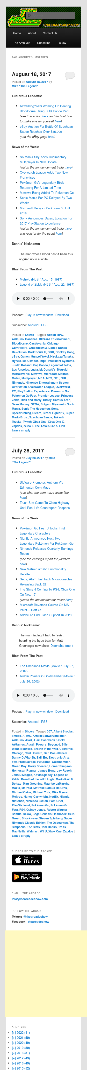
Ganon (25, 356)
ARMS (26, 735)
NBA (41, 378)
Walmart (32, 831)
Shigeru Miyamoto (53, 404)
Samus (17, 814)
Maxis (16, 788)
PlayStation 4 (21, 805)
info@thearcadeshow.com (30, 899)
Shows (29, 334)
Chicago (52, 343)
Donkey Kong (65, 352)
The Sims (33, 827)
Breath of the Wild (46, 748)
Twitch (27, 421)
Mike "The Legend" (25, 86)
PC (14, 391)
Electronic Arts (59, 757)
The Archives (21, 43)
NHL (64, 378)
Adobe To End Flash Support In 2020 (46, 614)
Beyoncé (54, 744)
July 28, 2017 (28, 450)
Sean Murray (20, 404)
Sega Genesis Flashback (50, 814)
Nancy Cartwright (36, 796)
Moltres (63, 374)
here (45, 116)
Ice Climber (30, 361)
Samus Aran (61, 400)
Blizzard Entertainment (54, 339)
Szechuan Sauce (40, 417)
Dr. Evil (37, 757)
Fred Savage (27, 762)
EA (45, 757)
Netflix (53, 796)
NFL (56, 378)
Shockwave (30, 818)
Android (33, 325)
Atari (28, 740)
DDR (51, 352)
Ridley (47, 400)
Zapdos (17, 426)
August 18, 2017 (31, 73)
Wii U (43, 831)
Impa (43, 361)
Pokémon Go (60, 391)
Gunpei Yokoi (40, 356)
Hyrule (16, 361)
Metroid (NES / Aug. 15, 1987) (41, 279)
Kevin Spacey (43, 775)
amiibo (16, 735)
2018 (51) (21, 1052)
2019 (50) (21, 1047)
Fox (14, 762)
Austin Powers (36, 744)
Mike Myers (60, 792)
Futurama (44, 762)
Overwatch (19, 387)
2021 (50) (21, 1037)
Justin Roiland (21, 365)
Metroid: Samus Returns (50, 788)
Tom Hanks (49, 827)
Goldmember (61, 762)
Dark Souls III (37, 352)
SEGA (35, 404)
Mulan (16, 378)
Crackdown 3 (38, 347)
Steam (36, 413)
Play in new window (39, 314)
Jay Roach (64, 770)
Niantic (64, 796)
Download (62, 314)
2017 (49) (21, 1058)
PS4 (22, 809)
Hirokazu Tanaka (61, 356)
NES (49, 378)
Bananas (31, 339)
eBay (15, 356)
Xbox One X (56, 421)
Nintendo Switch (37, 801)
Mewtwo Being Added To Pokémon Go (47, 192)
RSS (44, 325)
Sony (54, 408)
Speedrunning (21, 413)
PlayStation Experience (33, 391)
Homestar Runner (24, 770)
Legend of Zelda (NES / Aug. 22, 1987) (47, 284)
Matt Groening (32, 783)
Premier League (49, 395)
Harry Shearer (38, 766)
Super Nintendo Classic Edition (42, 820)
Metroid (62, 369)
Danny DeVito (21, 757)
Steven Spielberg (51, 818)
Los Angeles (20, 369)
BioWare (26, 748)
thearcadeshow (38, 921)
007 (49, 731)
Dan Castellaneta (55, 753)
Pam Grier (56, 801)
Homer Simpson (60, 766)
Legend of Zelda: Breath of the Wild (40, 777)
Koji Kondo (40, 365)
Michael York (41, 792)
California (66, 748)
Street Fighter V (53, 413)
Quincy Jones (35, 809)
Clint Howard (33, 753)
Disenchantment (62, 645)
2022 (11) (21, 1032)
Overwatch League (41, 387)
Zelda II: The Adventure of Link (44, 426)
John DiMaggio (22, 775)
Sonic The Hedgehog (36, 408)
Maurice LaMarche (56, 783)
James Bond (46, 770)
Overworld (63, 387)
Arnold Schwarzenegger (49, 735)
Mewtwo (36, 374)
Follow (62, 43)
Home (17, 33)
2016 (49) (21, 1063)
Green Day (19, 766)
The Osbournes (57, 822)
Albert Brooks (63, 731)
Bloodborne (20, 343)
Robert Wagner (57, 809)
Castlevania (37, 343)
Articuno (18, 339)
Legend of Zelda (60, 365)
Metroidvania (21, 374)
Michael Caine (21, 792)
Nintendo (18, 382)
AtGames (18, 744)
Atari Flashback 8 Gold (49, 740)
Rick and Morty (31, 400)
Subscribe (44, 43)
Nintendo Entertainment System (48, 382)
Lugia (34, 369)
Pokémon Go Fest (24, 395)
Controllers (19, 347)
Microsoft (50, 374)
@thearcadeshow (35, 916)
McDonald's (47, 369)
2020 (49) (21, 1042)
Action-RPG (55, 334)
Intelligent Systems (61, 361)
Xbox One (39, 421)
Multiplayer (29, 378)
